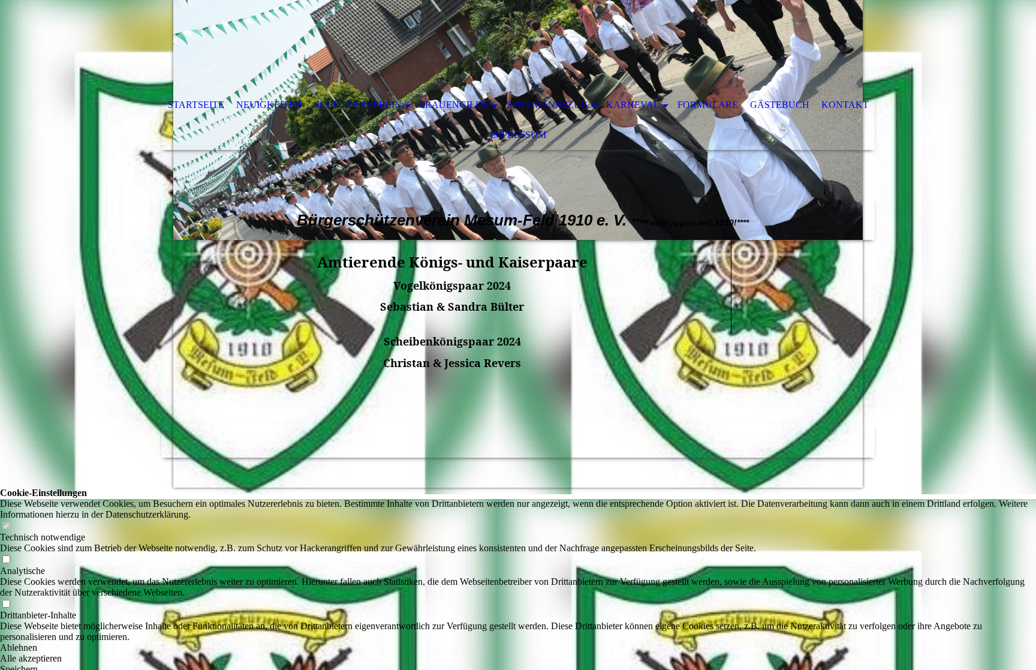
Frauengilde (454, 105)
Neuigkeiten (269, 105)
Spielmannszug (547, 105)
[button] (518, 647)
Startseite (196, 105)
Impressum (518, 135)
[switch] (6, 526)
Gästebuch (779, 105)
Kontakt (845, 105)
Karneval (632, 105)
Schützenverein (358, 105)
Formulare (707, 105)
